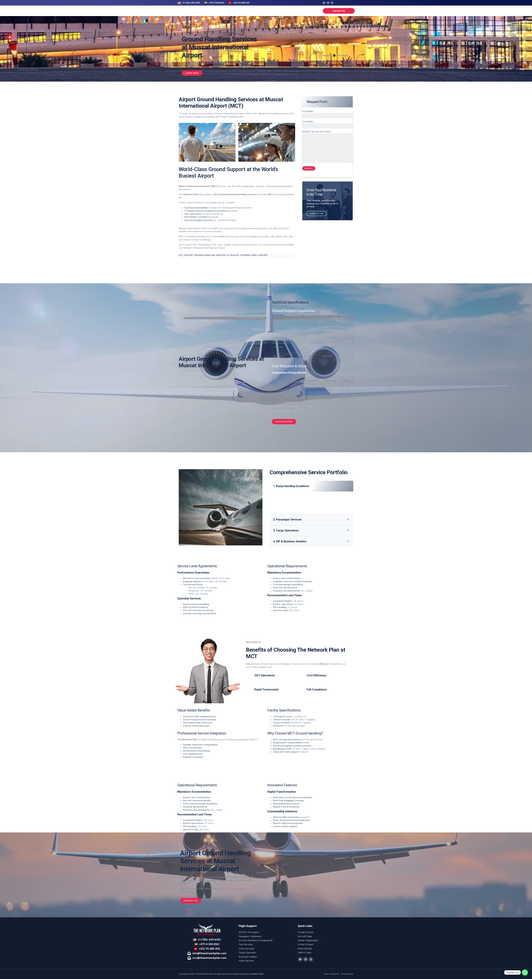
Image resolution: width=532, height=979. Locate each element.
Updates (304, 10)
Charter (254, 10)
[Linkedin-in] (324, 2)
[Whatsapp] (525, 972)
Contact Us (316, 214)
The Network (288, 10)
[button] (237, 256)
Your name (307, 111)
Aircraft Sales (269, 10)
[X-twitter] (332, 2)
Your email (308, 122)
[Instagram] (328, 2)
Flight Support (234, 10)
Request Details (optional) (316, 132)
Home (218, 10)
